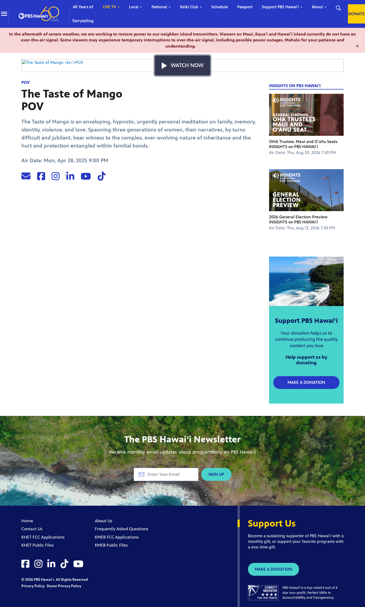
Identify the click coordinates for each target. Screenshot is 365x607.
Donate (356, 13)
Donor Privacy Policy (64, 586)
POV (25, 82)
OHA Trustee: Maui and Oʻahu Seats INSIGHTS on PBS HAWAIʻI (303, 144)
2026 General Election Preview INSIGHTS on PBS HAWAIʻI (298, 219)
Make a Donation (306, 382)
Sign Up (216, 474)
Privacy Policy (33, 586)
